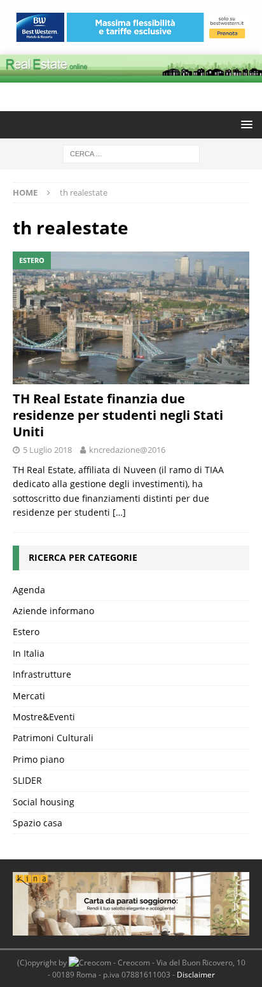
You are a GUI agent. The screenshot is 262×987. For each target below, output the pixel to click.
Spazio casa (37, 823)
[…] (119, 512)
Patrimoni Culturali (53, 738)
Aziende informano (53, 611)
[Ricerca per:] (131, 153)
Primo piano (38, 759)
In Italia (29, 653)
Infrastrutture (42, 674)
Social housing (43, 802)
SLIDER (27, 780)
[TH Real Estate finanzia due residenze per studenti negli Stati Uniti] (131, 318)
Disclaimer (196, 974)
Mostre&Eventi (44, 717)
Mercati (29, 696)
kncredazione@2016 (127, 449)
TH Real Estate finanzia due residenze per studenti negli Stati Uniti (118, 415)
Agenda (29, 590)
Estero (26, 632)
